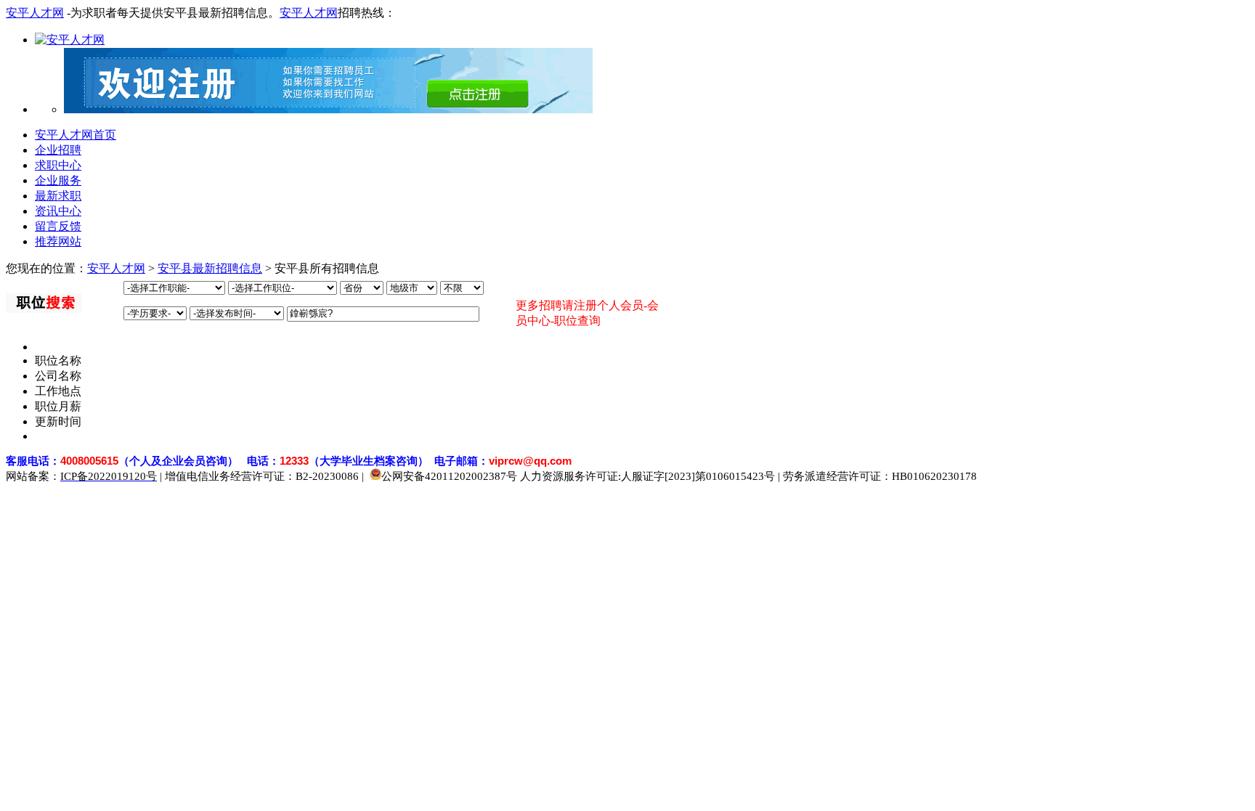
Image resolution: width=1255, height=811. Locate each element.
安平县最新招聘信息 (210, 268)
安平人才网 (35, 13)
